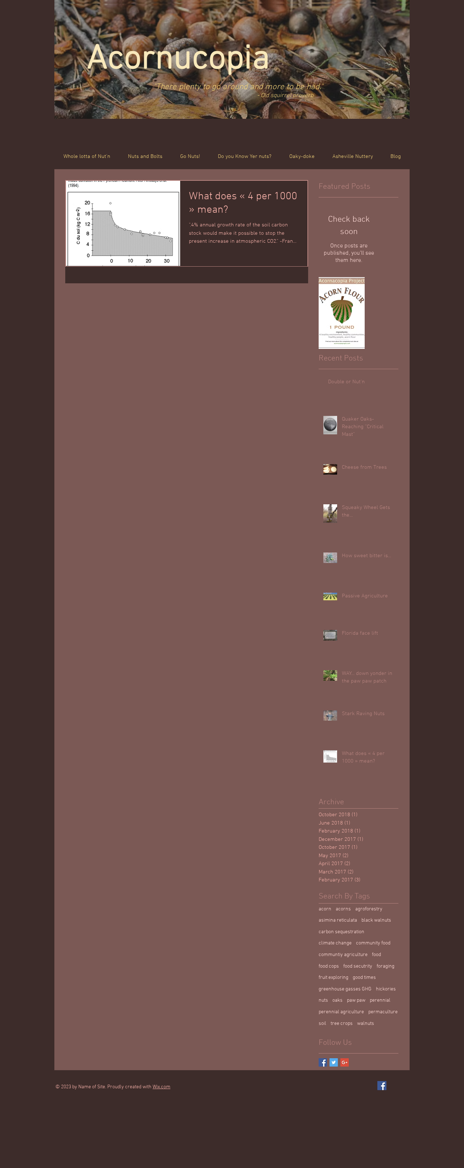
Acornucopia (182, 59)
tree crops (342, 1024)
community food (373, 943)
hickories (386, 989)
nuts (323, 1000)
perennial (380, 1000)
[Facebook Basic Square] (323, 1062)
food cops (329, 966)
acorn (325, 909)
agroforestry (368, 909)
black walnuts (376, 920)
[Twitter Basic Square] (334, 1062)
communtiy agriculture (343, 955)
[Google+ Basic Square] (344, 1062)
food (376, 955)
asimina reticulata (338, 920)
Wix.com (161, 1087)
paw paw (356, 1000)
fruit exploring (333, 978)
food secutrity (357, 966)
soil (322, 1024)
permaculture (383, 1012)
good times (364, 978)
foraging (385, 966)
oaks (337, 1000)
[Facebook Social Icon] (381, 1085)
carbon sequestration (341, 932)
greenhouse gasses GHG (345, 989)
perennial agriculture (341, 1012)
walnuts (365, 1024)
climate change (335, 943)
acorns (343, 909)
